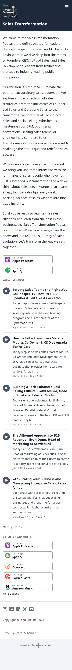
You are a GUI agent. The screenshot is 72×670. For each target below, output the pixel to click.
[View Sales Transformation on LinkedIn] (18, 609)
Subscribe (30, 633)
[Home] (10, 11)
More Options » (12, 593)
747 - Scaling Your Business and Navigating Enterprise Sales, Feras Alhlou (39, 483)
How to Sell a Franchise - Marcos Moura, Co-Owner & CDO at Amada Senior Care (40, 342)
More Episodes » (12, 527)
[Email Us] (31, 609)
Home (6, 633)
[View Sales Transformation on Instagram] (5, 609)
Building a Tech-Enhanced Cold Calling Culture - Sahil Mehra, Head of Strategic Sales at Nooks (40, 391)
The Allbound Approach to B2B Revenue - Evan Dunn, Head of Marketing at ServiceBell (36, 439)
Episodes (17, 633)
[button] (6, 290)
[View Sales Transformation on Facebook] (11, 609)
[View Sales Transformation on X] (25, 609)
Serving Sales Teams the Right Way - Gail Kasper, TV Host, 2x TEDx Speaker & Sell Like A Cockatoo (41, 293)
